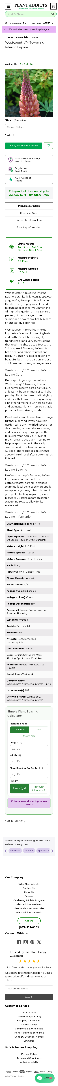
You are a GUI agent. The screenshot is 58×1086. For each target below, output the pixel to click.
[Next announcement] (54, 29)
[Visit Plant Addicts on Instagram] (26, 942)
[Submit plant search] (52, 14)
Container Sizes (29, 213)
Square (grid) (19, 788)
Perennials (15, 850)
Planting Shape (18, 723)
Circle (38, 729)
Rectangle (19, 729)
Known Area (29, 736)
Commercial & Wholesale (29, 1028)
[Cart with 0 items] (53, 6)
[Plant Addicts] (31, 6)
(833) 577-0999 (29, 927)
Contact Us (29, 888)
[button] (8, 6)
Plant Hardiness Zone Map (29, 1032)
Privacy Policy (29, 1054)
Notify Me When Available (24, 145)
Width (15, 755)
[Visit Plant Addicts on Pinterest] (32, 942)
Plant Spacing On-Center (26, 768)
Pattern (14, 780)
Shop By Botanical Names (29, 1036)
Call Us (29, 920)
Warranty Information (29, 220)
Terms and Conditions (29, 1058)
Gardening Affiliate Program (29, 900)
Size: (16, 120)
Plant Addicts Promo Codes (29, 908)
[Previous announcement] (4, 29)
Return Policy (29, 1024)
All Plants (29, 850)
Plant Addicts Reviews (29, 904)
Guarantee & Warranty (29, 1016)
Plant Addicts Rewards (29, 912)
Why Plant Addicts (29, 884)
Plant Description (29, 205)
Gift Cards (29, 1040)
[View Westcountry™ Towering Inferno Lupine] (48, 146)
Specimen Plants (45, 850)
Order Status (29, 1012)
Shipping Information (29, 227)
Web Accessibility (29, 1062)
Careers (29, 896)
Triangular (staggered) (38, 788)
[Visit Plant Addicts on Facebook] (19, 942)
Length (16, 742)
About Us (29, 892)
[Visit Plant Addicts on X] (39, 942)
